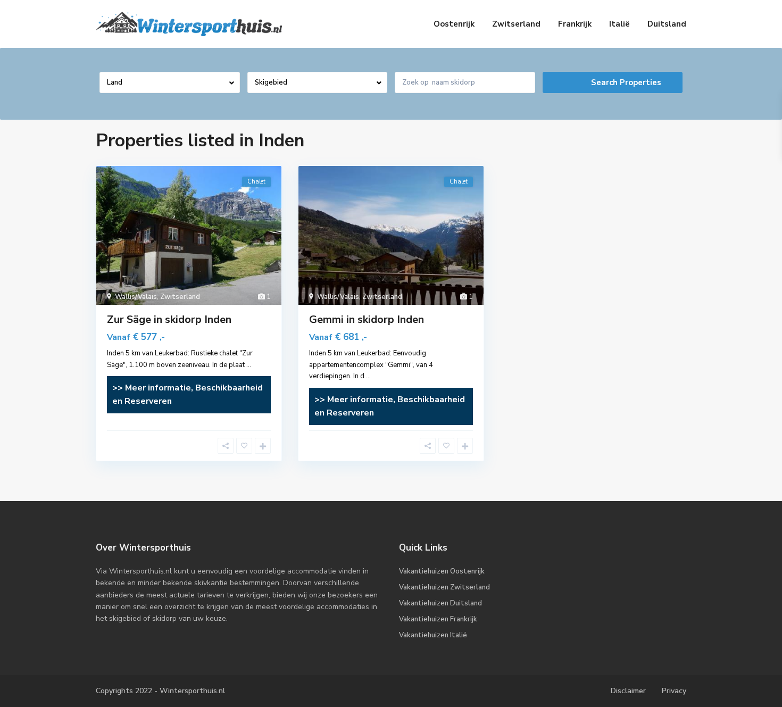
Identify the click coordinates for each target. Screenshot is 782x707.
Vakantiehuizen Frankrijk (438, 619)
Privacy (674, 691)
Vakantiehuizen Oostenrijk (442, 571)
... (248, 365)
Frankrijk (575, 24)
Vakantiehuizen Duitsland (440, 603)
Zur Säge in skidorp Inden (169, 319)
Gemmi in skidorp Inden (366, 319)
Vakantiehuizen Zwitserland (444, 587)
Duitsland (666, 24)
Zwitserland (516, 24)
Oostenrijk (454, 24)
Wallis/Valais (136, 297)
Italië (619, 24)
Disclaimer (628, 691)
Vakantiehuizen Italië (433, 635)
